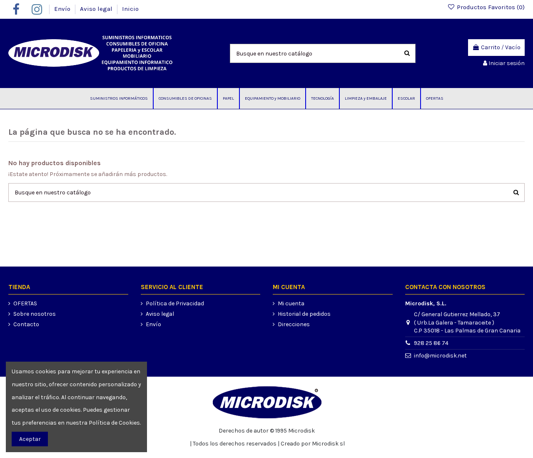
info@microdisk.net (440, 355)
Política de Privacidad (175, 303)
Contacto (26, 324)
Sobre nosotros (34, 313)
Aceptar (30, 439)
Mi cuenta (291, 303)
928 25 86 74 (431, 343)
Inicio (130, 9)
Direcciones (294, 324)
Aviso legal (97, 9)
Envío (63, 9)
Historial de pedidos (304, 313)
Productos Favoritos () (490, 7)
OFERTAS (25, 303)
